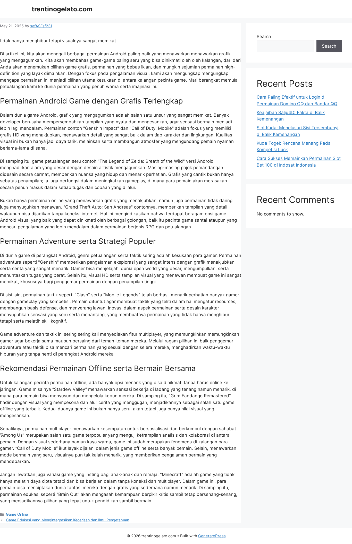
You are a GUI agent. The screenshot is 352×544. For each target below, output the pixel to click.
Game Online (17, 514)
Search (264, 36)
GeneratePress (212, 535)
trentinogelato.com (62, 9)
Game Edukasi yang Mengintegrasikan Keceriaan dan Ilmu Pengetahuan (67, 520)
